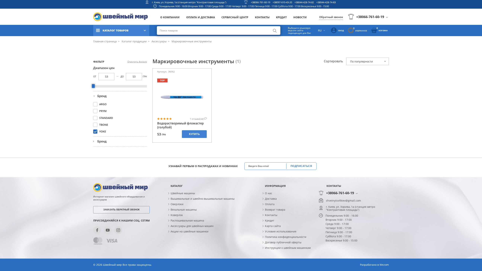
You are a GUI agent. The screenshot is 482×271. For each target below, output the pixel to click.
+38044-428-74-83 (326, 2)
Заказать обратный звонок (121, 209)
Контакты (262, 17)
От (94, 76)
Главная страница (105, 41)
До (122, 76)
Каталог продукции (134, 41)
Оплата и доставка (200, 17)
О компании (170, 17)
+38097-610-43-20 (282, 2)
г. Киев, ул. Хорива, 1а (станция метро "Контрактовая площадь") (189, 2)
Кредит (281, 17)
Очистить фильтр (137, 61)
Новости (300, 17)
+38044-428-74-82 (304, 2)
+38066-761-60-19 (260, 2)
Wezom (384, 264)
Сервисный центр (234, 17)
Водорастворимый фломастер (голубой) (180, 125)
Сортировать (333, 61)
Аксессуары (159, 41)
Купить (194, 134)
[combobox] (367, 61)
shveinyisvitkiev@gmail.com (343, 200)
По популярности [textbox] (361, 61)
